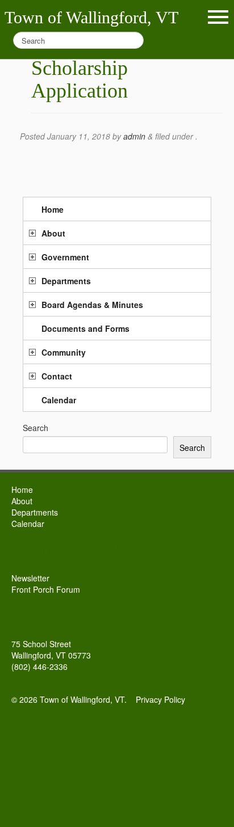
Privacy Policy (160, 699)
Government (65, 257)
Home (52, 209)
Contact (56, 376)
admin (134, 136)
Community (63, 352)
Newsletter (30, 578)
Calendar (58, 400)
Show (218, 17)
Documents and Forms (85, 328)
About (53, 233)
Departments (66, 280)
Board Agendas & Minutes (92, 304)
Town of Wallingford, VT (91, 17)
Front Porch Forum (45, 589)
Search (35, 427)
